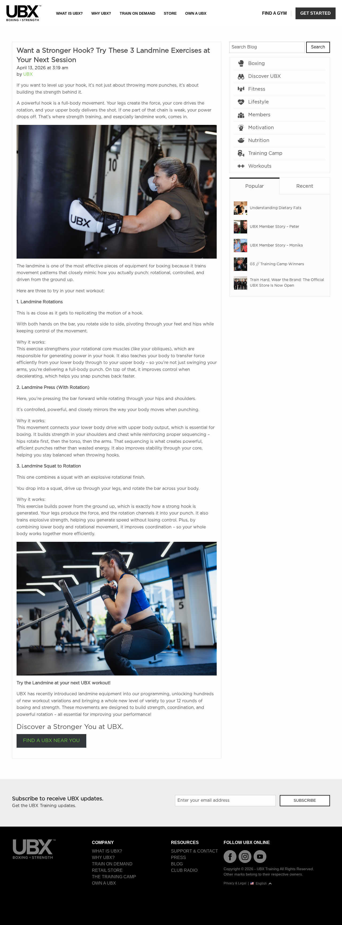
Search (318, 47)
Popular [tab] (254, 186)
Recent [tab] (304, 186)
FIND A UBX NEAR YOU (51, 741)
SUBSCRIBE (305, 800)
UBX (28, 74)
